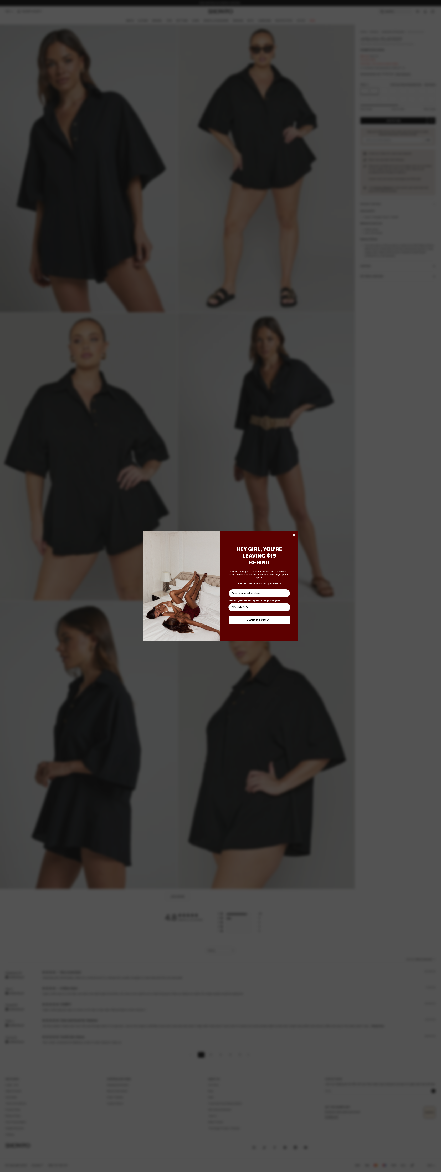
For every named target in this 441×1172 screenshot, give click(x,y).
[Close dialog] (294, 535)
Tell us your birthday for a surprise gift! (254, 600)
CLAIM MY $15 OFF (259, 619)
